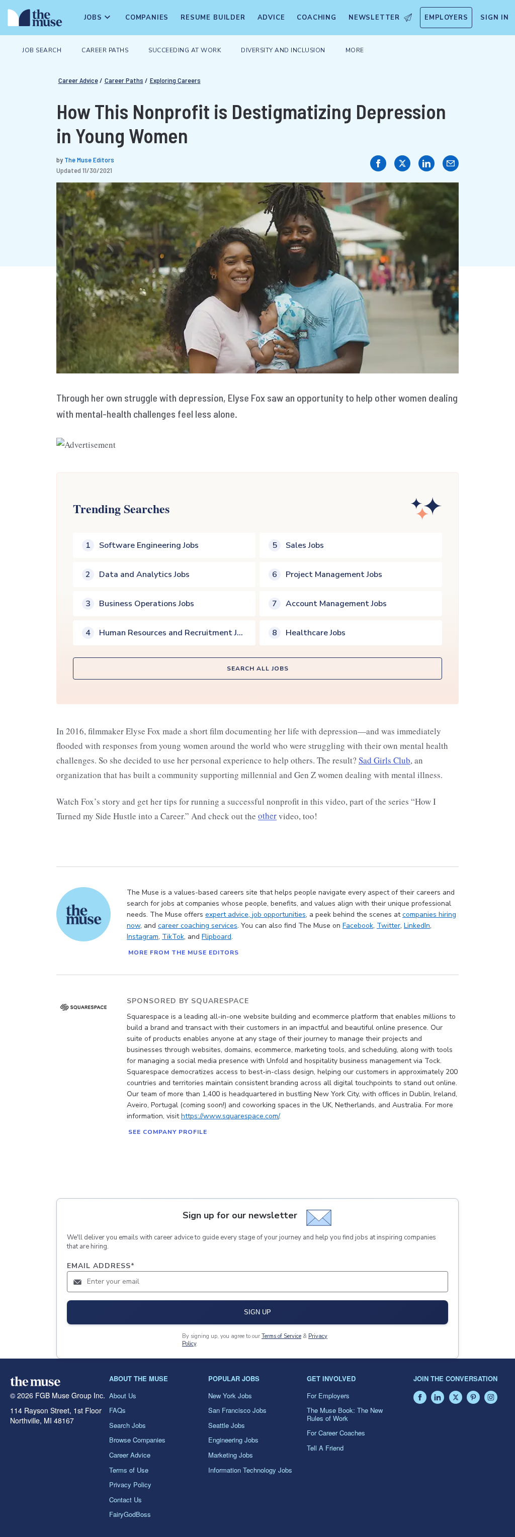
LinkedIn (417, 925)
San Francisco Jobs (237, 1410)
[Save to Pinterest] (441, 200)
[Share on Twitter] (402, 163)
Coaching (316, 17)
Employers (446, 17)
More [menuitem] (355, 50)
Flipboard (216, 936)
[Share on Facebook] (378, 163)
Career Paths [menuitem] (104, 50)
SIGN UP (257, 1312)
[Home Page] (33, 20)
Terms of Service (281, 1336)
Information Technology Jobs (250, 1470)
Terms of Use (128, 1470)
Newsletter (374, 17)
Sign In (494, 17)
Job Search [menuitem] (41, 50)
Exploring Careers (175, 80)
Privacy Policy (130, 1484)
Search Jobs (127, 1425)
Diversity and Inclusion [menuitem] (283, 50)
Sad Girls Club (384, 760)
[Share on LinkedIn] (426, 163)
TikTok (173, 936)
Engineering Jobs (233, 1440)
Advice (271, 17)
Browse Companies (137, 1440)
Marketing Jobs (230, 1455)
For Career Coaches (336, 1432)
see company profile (167, 1132)
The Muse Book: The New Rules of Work (345, 1414)
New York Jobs (230, 1395)
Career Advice (78, 80)
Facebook (357, 925)
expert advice (226, 914)
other (267, 816)
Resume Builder (213, 17)
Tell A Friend (325, 1448)
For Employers (328, 1395)
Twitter (388, 925)
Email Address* (101, 1266)
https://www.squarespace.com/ (230, 1116)
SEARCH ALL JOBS (258, 668)
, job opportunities (277, 914)
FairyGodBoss (130, 1514)
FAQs (117, 1410)
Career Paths (124, 80)
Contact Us (125, 1499)
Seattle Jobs (226, 1425)
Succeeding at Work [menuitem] (184, 50)
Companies (146, 17)
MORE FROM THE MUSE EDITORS (183, 952)
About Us (122, 1395)
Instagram (142, 936)
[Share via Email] (451, 163)
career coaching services (197, 925)
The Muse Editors (89, 159)
